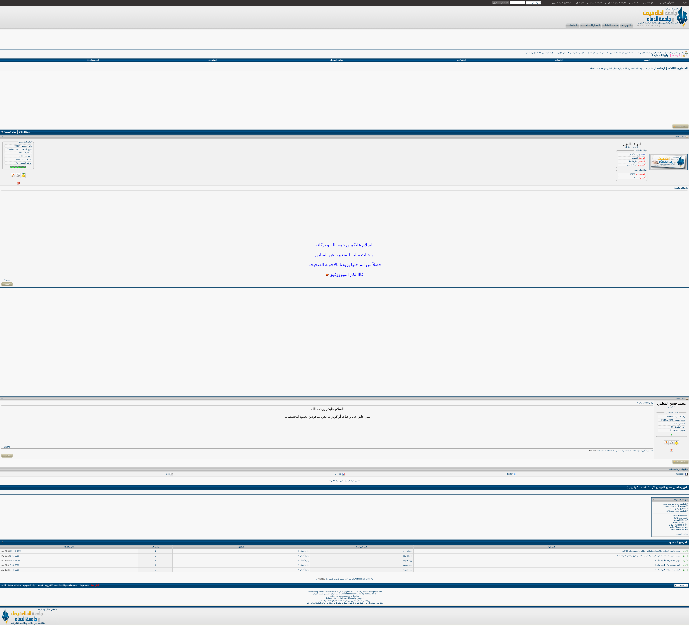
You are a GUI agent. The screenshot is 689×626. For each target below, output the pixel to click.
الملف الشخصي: (25, 142)
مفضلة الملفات (610, 25)
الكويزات (626, 25)
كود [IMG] (683, 520)
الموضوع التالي (337, 481)
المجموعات (94, 60)
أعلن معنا (95, 585)
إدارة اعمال (556, 52)
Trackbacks (679, 525)
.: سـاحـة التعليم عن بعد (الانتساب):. (623, 52)
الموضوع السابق (351, 481)
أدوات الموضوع (10, 132)
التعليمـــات (212, 60)
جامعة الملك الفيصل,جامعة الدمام (327, 594)
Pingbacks (679, 527)
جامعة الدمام (596, 2)
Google (338, 474)
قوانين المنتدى (682, 534)
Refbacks (680, 529)
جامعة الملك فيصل (617, 2)
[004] (327, 275)
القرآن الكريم (667, 2)
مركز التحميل (649, 2)
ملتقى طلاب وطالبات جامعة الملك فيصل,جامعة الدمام (662, 52)
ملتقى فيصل (84, 585)
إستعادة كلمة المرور (561, 2)
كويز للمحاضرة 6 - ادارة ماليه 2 (667, 570)
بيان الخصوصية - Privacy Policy (21, 585)
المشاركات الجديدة (590, 25)
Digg (168, 474)
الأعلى (3, 585)
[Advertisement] (623, 41)
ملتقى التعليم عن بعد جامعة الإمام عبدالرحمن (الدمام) (585, 52)
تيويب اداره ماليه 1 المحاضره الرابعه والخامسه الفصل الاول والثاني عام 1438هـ (648, 556)
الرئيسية (682, 2)
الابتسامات (683, 518)
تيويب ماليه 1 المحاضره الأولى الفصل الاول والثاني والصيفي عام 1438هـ (651, 551)
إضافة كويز (461, 60)
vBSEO (368, 594)
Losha (356, 596)
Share (7, 280)
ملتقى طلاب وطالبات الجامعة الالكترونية (61, 585)
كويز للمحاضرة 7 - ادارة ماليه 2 (667, 565)
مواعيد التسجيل (336, 60)
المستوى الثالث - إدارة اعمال (537, 52)
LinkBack (25, 132)
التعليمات (572, 25)
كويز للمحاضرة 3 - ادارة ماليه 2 (667, 560)
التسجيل (580, 2)
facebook (680, 474)
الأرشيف (40, 585)
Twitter (510, 474)
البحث (635, 2)
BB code (682, 515)
